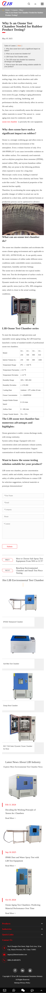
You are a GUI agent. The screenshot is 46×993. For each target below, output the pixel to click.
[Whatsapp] (13, 990)
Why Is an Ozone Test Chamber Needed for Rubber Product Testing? (24, 14)
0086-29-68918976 (14, 960)
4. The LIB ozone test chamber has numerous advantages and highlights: (19, 60)
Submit (9, 546)
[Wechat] (23, 990)
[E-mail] (4, 990)
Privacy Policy (25, 983)
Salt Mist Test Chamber (11, 664)
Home (7, 10)
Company (14, 10)
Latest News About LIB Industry (23, 762)
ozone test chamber (9, 122)
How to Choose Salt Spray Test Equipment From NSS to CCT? (29, 559)
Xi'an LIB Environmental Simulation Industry (27, 976)
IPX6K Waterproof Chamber (13, 622)
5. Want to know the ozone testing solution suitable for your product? (22, 65)
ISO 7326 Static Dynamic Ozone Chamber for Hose (17, 747)
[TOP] (41, 990)
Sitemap (17, 983)
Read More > (10, 818)
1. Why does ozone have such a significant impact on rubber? (22, 50)
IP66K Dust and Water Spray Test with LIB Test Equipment (22, 859)
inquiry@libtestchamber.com (17, 954)
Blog (21, 10)
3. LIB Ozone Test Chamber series (16, 57)
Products (6, 923)
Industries (7, 929)
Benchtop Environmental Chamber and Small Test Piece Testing (29, 570)
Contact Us (7, 940)
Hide (19, 46)
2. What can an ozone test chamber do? (17, 54)
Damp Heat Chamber (10, 705)
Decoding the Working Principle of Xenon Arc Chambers (20, 811)
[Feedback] (32, 990)
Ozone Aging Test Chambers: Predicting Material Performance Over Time (22, 906)
